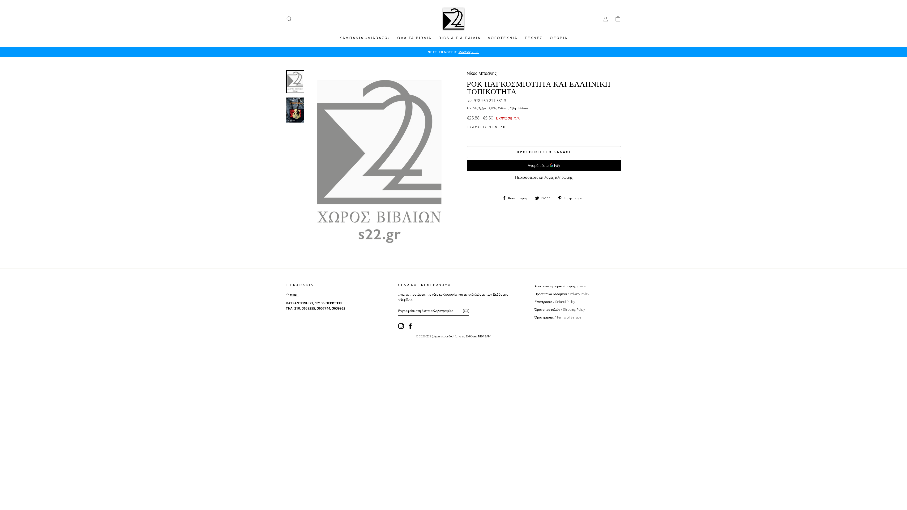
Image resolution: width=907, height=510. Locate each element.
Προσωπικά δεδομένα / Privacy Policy (562, 294)
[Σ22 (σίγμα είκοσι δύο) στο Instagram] (401, 326)
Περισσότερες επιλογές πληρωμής (544, 177)
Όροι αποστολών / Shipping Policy (560, 309)
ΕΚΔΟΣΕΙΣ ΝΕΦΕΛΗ (486, 127)
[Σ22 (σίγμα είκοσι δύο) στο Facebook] (410, 326)
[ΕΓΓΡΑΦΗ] (466, 311)
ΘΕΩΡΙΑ (559, 37)
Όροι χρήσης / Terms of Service (558, 317)
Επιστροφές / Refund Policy (555, 301)
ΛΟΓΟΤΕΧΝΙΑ (503, 37)
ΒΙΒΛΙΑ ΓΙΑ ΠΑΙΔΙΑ (460, 37)
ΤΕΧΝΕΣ (534, 37)
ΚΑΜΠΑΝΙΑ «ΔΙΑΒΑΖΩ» (364, 37)
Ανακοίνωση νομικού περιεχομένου (560, 286)
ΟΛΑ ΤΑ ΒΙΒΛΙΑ (414, 37)
